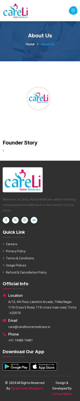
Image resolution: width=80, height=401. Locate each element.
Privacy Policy (16, 251)
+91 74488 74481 (20, 340)
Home (30, 44)
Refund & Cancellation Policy (26, 272)
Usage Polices (16, 265)
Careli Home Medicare (27, 388)
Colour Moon (62, 394)
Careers (11, 244)
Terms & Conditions (20, 258)
